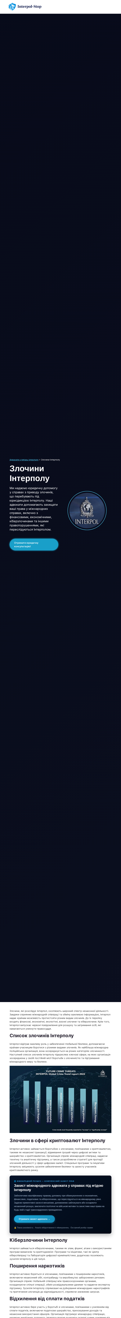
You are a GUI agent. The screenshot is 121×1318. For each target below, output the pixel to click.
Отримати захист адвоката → (34, 1219)
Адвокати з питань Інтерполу (24, 459)
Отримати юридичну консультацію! (26, 544)
